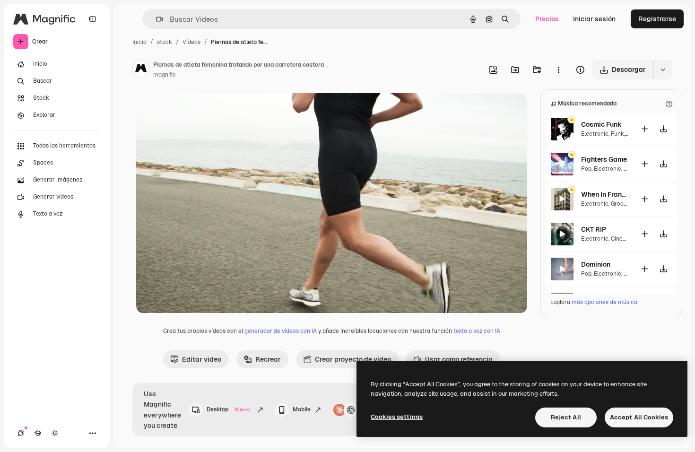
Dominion (595, 264)
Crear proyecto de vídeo (353, 359)
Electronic (594, 134)
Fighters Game (604, 159)
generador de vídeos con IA (280, 331)
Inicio (139, 42)
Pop (586, 169)
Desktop (228, 409)
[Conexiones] (20, 433)
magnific (164, 74)
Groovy (620, 204)
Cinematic (624, 239)
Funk (617, 134)
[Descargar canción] (663, 129)
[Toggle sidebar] (92, 18)
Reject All (566, 417)
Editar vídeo (201, 359)
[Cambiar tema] (54, 433)
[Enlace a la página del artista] (140, 70)
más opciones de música (604, 302)
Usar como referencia (459, 359)
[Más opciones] (558, 69)
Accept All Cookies (639, 417)
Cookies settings (397, 417)
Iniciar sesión (594, 19)
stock (164, 42)
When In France (604, 194)
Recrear (268, 359)
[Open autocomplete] (156, 19)
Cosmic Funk (601, 124)
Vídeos (191, 42)
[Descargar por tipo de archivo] (662, 69)
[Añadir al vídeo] (644, 129)
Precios (547, 19)
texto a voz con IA (476, 331)
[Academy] (37, 433)
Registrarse (657, 19)
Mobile (302, 409)
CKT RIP (593, 229)
